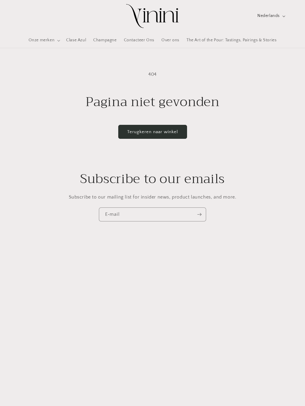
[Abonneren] (199, 214)
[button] (44, 40)
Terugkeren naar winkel (152, 131)
